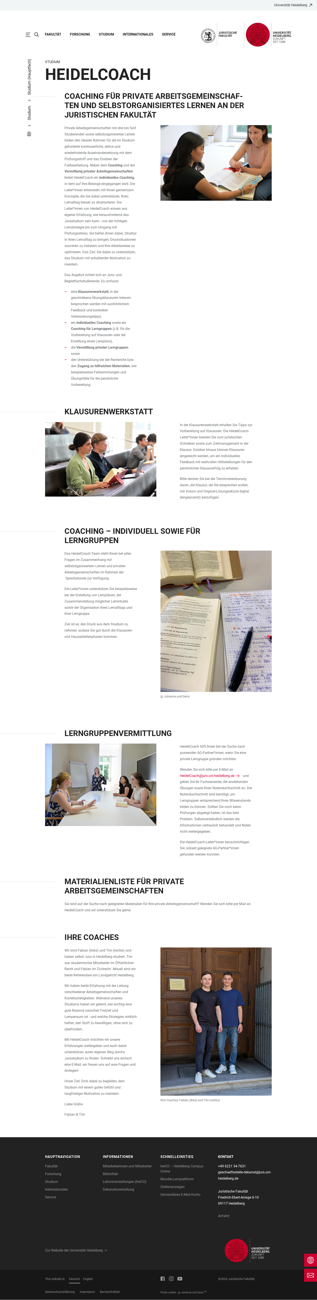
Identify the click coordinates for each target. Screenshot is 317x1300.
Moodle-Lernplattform (177, 1179)
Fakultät (53, 34)
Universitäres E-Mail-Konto (180, 1195)
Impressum (87, 1292)
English (88, 1279)
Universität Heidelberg (290, 5)
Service (169, 34)
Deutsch (74, 1279)
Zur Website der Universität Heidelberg (74, 1250)
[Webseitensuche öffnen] (39, 34)
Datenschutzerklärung (60, 1292)
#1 (205, 1292)
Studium (106, 34)
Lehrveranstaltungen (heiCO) (124, 1182)
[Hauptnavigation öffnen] (30, 34)
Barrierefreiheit (110, 1292)
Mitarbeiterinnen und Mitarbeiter (127, 1166)
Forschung (80, 34)
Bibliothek (110, 1174)
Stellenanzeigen (172, 1187)
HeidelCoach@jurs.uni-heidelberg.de (207, 776)
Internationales (138, 34)
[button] (72, 1156)
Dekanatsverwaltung (118, 1189)
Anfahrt (223, 1216)
